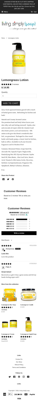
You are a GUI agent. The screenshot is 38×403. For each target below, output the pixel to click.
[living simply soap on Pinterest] (19, 377)
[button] (6, 84)
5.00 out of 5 (24, 212)
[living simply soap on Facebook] (14, 377)
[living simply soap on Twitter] (10, 377)
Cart (35, 12)
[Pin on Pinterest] (13, 179)
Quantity (4, 92)
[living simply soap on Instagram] (24, 377)
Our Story (19, 362)
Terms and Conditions (19, 367)
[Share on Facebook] (3, 179)
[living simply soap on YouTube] (28, 377)
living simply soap (24, 390)
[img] (6, 246)
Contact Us (19, 359)
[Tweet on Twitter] (8, 179)
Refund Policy (19, 364)
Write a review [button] (19, 233)
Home (3, 38)
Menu (6, 12)
